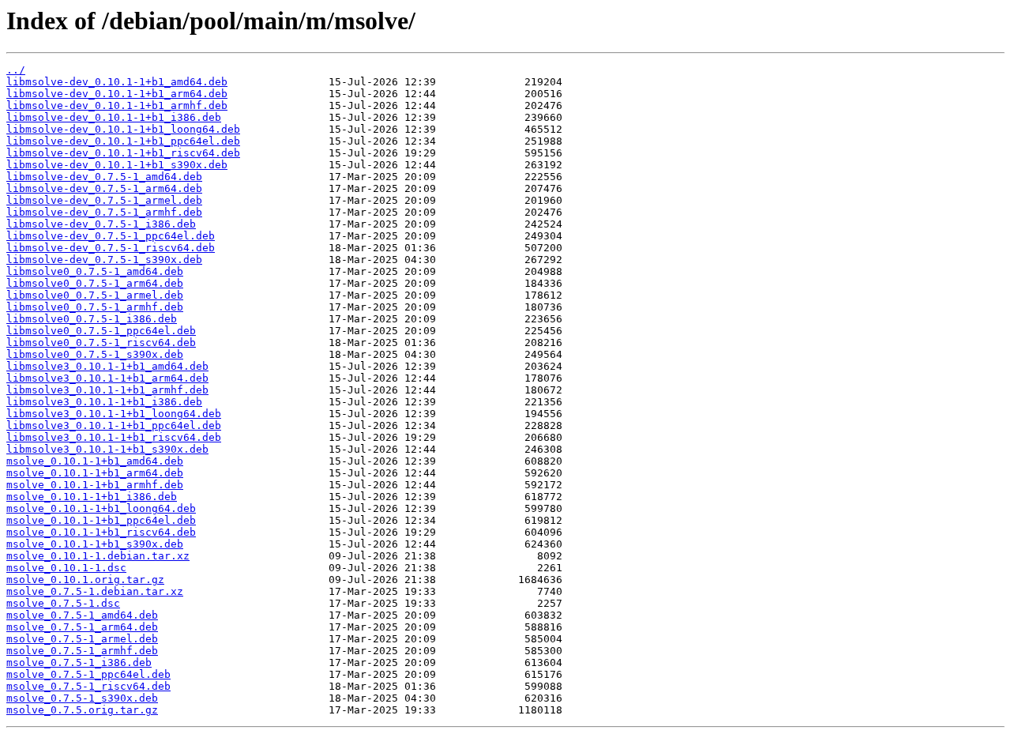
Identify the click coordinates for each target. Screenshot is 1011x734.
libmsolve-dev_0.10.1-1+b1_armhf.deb (116, 105)
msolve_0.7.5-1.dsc (63, 603)
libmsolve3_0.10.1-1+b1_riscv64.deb (113, 437)
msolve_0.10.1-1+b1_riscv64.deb (101, 532)
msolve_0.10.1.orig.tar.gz (85, 579)
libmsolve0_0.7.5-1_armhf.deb (94, 307)
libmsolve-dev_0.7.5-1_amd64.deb (104, 177)
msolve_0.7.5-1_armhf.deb (82, 651)
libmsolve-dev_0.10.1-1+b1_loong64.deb (123, 129)
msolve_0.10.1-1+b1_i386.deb (91, 497)
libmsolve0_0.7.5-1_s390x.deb (94, 354)
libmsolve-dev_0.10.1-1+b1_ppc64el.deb (123, 141)
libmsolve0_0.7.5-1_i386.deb (91, 319)
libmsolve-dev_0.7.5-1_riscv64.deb (110, 248)
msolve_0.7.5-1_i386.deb (79, 662)
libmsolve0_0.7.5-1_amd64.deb (94, 271)
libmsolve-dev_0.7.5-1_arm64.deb (104, 188)
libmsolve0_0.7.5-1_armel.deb (94, 295)
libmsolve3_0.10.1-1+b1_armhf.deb (107, 390)
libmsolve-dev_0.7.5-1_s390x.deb (104, 259)
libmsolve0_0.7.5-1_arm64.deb (94, 283)
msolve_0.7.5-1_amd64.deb (82, 615)
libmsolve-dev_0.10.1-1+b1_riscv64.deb (123, 153)
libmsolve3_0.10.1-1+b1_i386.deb (104, 402)
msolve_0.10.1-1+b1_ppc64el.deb (101, 520)
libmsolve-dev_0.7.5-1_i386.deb (101, 224)
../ (15, 70)
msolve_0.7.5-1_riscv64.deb (88, 686)
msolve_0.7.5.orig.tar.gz (82, 710)
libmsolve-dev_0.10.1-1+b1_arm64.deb (116, 94)
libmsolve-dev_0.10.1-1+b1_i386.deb (113, 117)
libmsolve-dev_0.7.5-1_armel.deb (104, 200)
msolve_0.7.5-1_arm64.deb (82, 627)
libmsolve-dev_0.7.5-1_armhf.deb (104, 212)
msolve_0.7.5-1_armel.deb (82, 639)
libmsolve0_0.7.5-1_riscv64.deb (101, 342)
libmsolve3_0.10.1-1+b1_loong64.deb (113, 414)
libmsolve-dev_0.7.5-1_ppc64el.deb (110, 236)
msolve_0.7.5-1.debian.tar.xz (94, 591)
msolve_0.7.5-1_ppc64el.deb (88, 674)
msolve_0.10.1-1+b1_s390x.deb (94, 544)
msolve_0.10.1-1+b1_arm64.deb (94, 473)
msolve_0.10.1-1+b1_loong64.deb (101, 508)
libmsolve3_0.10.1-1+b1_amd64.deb (107, 366)
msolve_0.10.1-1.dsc (66, 568)
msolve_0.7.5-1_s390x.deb (82, 698)
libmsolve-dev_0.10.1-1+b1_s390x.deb (116, 165)
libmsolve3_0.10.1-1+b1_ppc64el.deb (113, 425)
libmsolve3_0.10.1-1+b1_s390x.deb (107, 449)
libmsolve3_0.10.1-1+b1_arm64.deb (107, 378)
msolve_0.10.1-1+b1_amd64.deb (94, 461)
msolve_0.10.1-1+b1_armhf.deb (94, 485)
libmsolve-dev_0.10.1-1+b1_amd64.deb (116, 82)
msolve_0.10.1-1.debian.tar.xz (98, 556)
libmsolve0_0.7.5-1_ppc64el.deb (101, 331)
